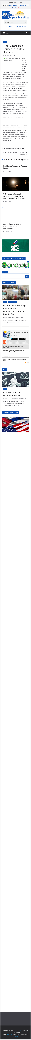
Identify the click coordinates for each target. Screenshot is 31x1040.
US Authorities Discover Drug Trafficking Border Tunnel (15, 154)
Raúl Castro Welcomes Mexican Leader (15, 167)
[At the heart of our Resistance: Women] (15, 379)
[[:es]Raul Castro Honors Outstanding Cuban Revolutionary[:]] (15, 208)
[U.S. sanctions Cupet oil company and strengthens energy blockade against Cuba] (15, 178)
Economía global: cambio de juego (14, 148)
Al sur (5, 302)
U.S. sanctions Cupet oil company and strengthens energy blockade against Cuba (14, 196)
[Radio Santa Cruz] (4, 33)
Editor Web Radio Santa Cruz (19, 398)
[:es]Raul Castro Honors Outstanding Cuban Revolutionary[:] (12, 226)
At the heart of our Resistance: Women (12, 394)
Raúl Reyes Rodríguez (18, 317)
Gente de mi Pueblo (12, 302)
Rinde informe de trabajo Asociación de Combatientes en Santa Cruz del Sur (14, 309)
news (5, 42)
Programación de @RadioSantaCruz (15, 26)
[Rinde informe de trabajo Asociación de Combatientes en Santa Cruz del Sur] (15, 292)
